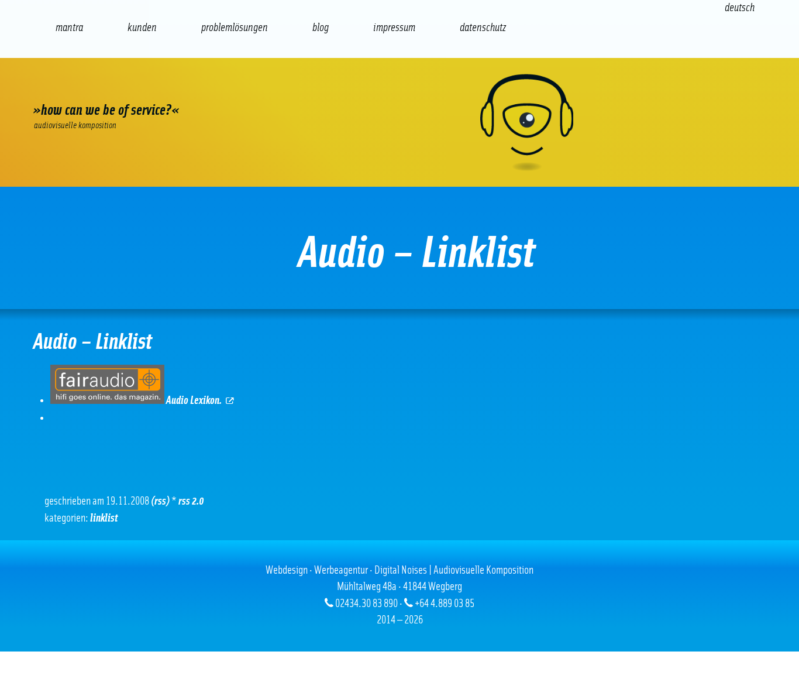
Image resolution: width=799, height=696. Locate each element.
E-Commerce (116, 88)
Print (339, 88)
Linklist (104, 518)
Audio (228, 88)
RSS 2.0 (191, 501)
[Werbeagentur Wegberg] (399, 122)
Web (61, 88)
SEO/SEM (173, 88)
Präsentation (284, 88)
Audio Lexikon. (193, 400)
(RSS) (160, 501)
